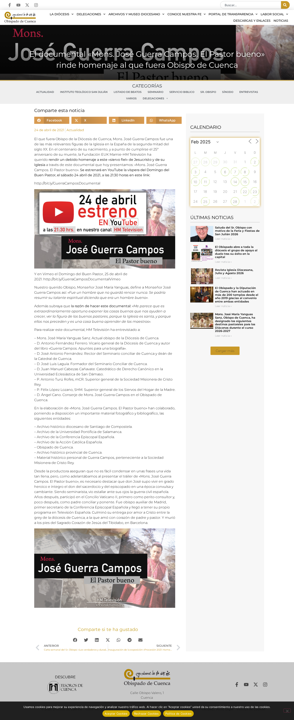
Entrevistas (248, 92)
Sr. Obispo (208, 92)
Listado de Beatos (128, 92)
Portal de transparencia (231, 14)
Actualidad (45, 92)
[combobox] (250, 5)
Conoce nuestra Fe (184, 14)
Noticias (281, 21)
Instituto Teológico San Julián (84, 92)
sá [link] (63, 175)
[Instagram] (36, 5)
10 (195, 182)
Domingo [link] (155, 170)
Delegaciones (89, 14)
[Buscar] (285, 5)
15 (245, 182)
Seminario (155, 92)
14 (235, 182)
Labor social (272, 14)
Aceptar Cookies (116, 713)
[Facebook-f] (10, 5)
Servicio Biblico (181, 92)
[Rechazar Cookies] (287, 710)
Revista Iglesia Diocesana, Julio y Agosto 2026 (234, 271)
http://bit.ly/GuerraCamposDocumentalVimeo (82, 279)
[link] (67, 183)
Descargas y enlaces (252, 21)
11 (205, 182)
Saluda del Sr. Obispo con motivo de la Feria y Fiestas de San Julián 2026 (237, 231)
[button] (52, 120)
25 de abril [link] (113, 274)
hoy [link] (106, 165)
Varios (131, 98)
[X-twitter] (27, 5)
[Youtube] (18, 5)
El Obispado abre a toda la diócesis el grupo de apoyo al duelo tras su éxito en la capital (236, 252)
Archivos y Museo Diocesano (134, 14)
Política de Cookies (178, 713)
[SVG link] (65, 687)
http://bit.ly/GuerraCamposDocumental (67, 183)
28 (205, 162)
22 (245, 192)
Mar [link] (107, 287)
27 (195, 162)
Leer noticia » (223, 238)
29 (215, 162)
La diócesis (59, 14)
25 (205, 202)
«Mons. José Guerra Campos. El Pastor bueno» (109, 408)
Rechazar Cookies (146, 713)
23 (255, 192)
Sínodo (227, 92)
